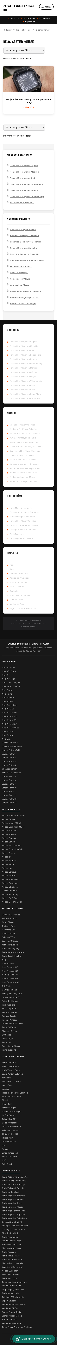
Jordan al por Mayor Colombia (23, 481)
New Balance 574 (10, 975)
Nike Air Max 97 (9, 720)
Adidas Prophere (9, 830)
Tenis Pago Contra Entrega (14, 1211)
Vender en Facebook (11, 1323)
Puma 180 (6, 1042)
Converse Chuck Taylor (12, 1023)
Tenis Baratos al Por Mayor (14, 1184)
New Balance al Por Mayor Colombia (27, 260)
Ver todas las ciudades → (22, 202)
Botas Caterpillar (9, 1156)
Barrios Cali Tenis (10, 1319)
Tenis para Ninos (9, 1278)
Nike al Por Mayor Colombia (23, 229)
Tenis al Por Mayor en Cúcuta (23, 372)
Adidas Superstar (10, 1271)
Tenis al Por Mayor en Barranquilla (26, 184)
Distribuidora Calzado (11, 1240)
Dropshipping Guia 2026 (13, 1289)
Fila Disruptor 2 (9, 1008)
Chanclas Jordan (9, 769)
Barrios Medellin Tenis (12, 1316)
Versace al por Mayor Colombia (24, 464)
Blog (12, 569)
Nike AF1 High (8, 679)
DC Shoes (6, 1035)
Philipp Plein (7, 1138)
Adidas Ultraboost (10, 887)
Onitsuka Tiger (8, 926)
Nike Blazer (7, 739)
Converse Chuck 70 (11, 997)
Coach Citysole (9, 1141)
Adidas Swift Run (10, 898)
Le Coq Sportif (8, 1115)
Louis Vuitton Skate (11, 1070)
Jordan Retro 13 (9, 799)
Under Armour (8, 933)
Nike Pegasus (8, 735)
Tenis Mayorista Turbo (12, 1203)
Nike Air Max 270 (10, 724)
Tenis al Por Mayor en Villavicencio (26, 381)
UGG (4, 1160)
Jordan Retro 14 (9, 802)
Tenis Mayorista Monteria (13, 1195)
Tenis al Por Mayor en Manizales (24, 368)
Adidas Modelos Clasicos (13, 815)
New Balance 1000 (10, 982)
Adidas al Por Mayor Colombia (24, 235)
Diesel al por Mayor (19, 272)
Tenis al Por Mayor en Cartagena (25, 398)
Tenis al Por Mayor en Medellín (24, 172)
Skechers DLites (9, 1031)
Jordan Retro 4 (9, 765)
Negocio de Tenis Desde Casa (24, 608)
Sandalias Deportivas (11, 772)
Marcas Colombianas (11, 1248)
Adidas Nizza (8, 864)
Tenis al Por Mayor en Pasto (22, 385)
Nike (4, 960)
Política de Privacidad (19, 578)
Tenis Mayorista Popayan (13, 1214)
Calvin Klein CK (8, 1119)
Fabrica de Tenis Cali (11, 1244)
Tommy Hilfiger (9, 1107)
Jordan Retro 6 (9, 780)
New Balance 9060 (10, 978)
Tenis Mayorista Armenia (13, 1199)
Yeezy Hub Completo (11, 1081)
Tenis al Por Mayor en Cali (22, 178)
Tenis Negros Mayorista (13, 952)
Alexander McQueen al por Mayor (25, 291)
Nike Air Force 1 (9, 667)
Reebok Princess (9, 1020)
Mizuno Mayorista (10, 945)
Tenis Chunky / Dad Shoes (14, 1180)
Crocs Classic (8, 922)
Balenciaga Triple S (10, 1066)
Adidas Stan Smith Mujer (13, 827)
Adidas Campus (9, 872)
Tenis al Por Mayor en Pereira (24, 190)
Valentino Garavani (10, 1130)
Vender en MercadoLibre (13, 1304)
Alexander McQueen (11, 1096)
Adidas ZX (6, 857)
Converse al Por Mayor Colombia (25, 451)
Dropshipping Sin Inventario (22, 516)
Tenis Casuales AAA (11, 1256)
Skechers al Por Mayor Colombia (25, 242)
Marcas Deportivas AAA (13, 1263)
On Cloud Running (10, 990)
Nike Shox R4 (8, 731)
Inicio (8, 30)
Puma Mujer (7, 1038)
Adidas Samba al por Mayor (23, 303)
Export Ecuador (9, 1301)
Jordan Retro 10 (9, 788)
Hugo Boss (7, 1104)
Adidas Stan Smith (10, 879)
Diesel (5, 1100)
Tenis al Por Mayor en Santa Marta (25, 394)
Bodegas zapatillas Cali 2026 (15, 1225)
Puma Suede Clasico (11, 1046)
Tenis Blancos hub (10, 1293)
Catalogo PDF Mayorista (13, 1297)
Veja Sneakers (8, 1005)
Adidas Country (9, 838)
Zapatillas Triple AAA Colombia (24, 525)
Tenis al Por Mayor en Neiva (22, 389)
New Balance (8, 963)
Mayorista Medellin (10, 1274)
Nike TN (5, 675)
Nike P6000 (7, 701)
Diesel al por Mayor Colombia (23, 459)
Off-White (6, 986)
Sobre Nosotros (17, 586)
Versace (5, 1089)
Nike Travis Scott (9, 705)
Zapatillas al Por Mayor (12, 1267)
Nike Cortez (7, 690)
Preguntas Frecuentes (20, 595)
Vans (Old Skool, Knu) (12, 993)
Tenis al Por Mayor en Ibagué (23, 376)
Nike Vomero (8, 697)
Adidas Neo (7, 868)
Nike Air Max (8, 709)
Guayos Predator (9, 890)
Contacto (14, 591)
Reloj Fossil (7, 1164)
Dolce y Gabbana (9, 1123)
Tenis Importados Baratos (21, 538)
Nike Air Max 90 (9, 712)
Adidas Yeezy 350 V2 (11, 823)
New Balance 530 (10, 967)
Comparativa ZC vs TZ (12, 1222)
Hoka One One (8, 929)
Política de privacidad (21, 623)
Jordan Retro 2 (9, 757)
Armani (5, 1149)
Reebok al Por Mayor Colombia (24, 254)
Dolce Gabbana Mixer (11, 1126)
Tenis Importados (10, 1237)
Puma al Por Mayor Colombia (23, 248)
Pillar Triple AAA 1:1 (10, 1233)
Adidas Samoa (8, 842)
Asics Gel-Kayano (10, 1001)
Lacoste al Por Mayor (11, 1111)
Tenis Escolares (17, 534)
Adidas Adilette (9, 834)
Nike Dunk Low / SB (11, 682)
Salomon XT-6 (8, 937)
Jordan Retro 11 (9, 791)
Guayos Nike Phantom (12, 746)
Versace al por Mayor (20, 279)
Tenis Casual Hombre (11, 956)
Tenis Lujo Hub (9, 1062)
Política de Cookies (18, 582)
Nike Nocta (7, 694)
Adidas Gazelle (8, 875)
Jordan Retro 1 (8, 754)
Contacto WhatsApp (19, 573)
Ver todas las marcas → (21, 266)
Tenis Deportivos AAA (12, 1259)
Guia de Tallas (16, 599)
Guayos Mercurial (10, 742)
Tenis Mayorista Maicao (12, 1207)
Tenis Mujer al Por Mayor (21, 508)
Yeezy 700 (7, 1085)
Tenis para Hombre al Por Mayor (24, 512)
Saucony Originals (10, 941)
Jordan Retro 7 (8, 784)
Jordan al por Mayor (19, 285)
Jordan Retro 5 (9, 776)
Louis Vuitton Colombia (12, 1074)
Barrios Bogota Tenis (11, 1312)
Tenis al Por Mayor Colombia (23, 521)
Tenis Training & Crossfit (13, 1188)
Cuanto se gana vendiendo (14, 1282)
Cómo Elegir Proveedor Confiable (17, 1327)
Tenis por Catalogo (10, 1192)
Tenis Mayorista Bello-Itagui (14, 1218)
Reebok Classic (9, 1016)
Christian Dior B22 (10, 1134)
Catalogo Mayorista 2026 (13, 1229)
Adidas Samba (8, 819)
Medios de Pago (17, 604)
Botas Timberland (10, 1153)
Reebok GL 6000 (9, 918)
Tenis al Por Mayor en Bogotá (24, 165)
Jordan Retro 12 (9, 795)
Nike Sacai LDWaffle (11, 686)
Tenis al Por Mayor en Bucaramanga (27, 196)
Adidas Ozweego (10, 883)
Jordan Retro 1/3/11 (11, 750)
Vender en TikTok (10, 1308)
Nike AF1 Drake (9, 671)
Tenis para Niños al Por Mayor (23, 529)
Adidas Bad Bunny (10, 894)
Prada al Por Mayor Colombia (15, 1093)
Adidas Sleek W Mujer (12, 902)
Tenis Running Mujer (11, 948)
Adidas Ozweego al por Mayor (24, 297)
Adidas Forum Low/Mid (12, 849)
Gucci (4, 1145)
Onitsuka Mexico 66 (11, 914)
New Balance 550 (10, 971)
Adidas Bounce (9, 860)
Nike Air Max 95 (9, 716)
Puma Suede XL (9, 1050)
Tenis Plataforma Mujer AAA (14, 1177)
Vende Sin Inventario (11, 1285)
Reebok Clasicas (9, 1012)
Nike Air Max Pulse (10, 727)
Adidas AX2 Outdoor (11, 845)
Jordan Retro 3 (9, 761)
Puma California (9, 1027)
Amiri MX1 (6, 1078)
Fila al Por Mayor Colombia (22, 455)
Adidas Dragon (8, 853)
